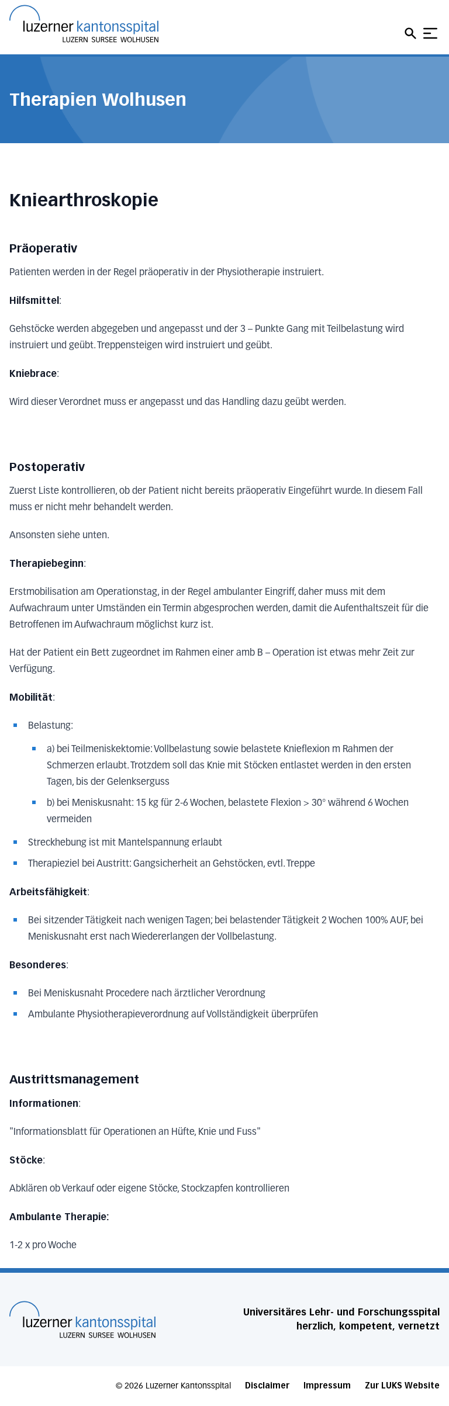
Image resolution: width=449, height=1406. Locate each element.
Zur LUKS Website (402, 1386)
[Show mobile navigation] (430, 33)
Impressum (327, 1386)
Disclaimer (267, 1386)
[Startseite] (82, 1319)
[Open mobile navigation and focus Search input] (412, 33)
